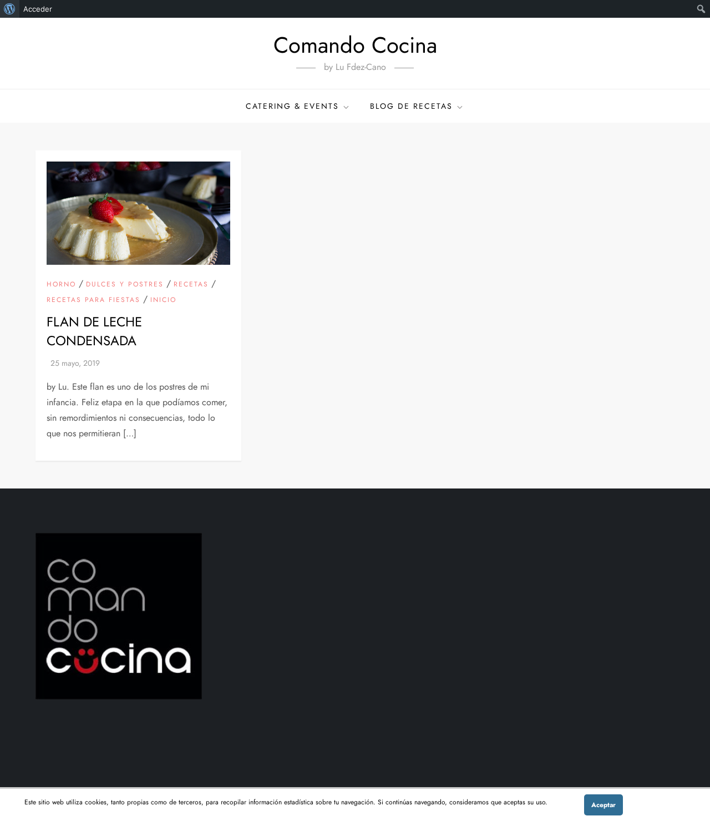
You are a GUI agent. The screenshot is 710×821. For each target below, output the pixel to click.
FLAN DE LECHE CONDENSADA (94, 331)
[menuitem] (9, 9)
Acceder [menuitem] (37, 8)
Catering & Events (292, 106)
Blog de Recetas (411, 106)
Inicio (163, 300)
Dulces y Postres (125, 284)
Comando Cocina (355, 45)
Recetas (191, 284)
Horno (61, 284)
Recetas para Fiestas (93, 300)
